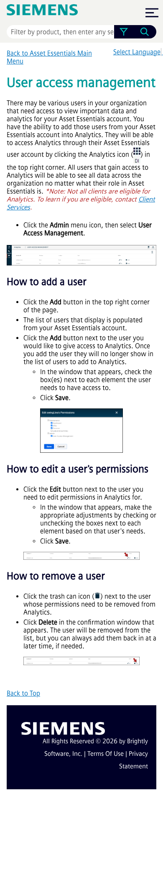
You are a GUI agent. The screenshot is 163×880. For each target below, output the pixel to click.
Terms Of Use (105, 754)
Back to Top (23, 693)
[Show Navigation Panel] (152, 13)
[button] (123, 31)
